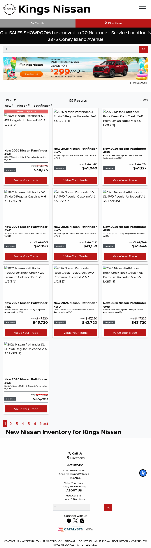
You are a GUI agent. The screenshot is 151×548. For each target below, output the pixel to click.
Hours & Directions (74, 499)
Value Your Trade (26, 180)
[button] (143, 473)
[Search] (143, 49)
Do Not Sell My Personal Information (103, 541)
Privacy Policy (52, 541)
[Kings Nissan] (46, 9)
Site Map (70, 541)
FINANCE (74, 478)
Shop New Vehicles (74, 470)
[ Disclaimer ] (138, 82)
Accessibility (31, 541)
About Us (74, 490)
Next (44, 423)
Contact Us (12, 541)
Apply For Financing (74, 486)
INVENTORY (74, 465)
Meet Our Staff (74, 495)
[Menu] (142, 7)
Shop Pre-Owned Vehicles (74, 474)
